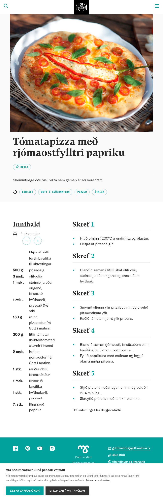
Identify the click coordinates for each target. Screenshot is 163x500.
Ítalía (99, 192)
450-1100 (118, 455)
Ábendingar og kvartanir (128, 461)
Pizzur (82, 192)
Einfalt (27, 192)
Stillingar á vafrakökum (67, 490)
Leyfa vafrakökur (25, 490)
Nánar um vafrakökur (98, 480)
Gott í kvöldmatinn (55, 192)
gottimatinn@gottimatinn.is (130, 448)
